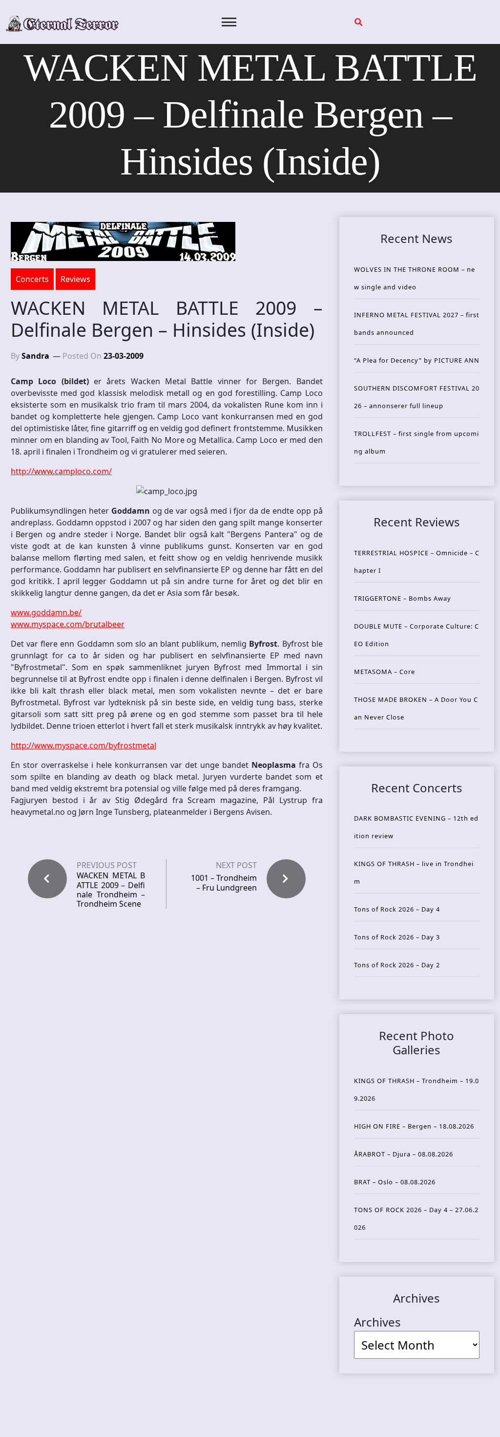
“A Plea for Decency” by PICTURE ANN (416, 360)
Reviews (75, 279)
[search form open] (358, 22)
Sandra (35, 355)
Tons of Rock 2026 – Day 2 (397, 964)
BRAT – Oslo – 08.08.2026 (395, 1181)
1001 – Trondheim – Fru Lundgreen (224, 882)
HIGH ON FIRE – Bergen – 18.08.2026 (414, 1126)
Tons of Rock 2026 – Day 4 (397, 909)
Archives (377, 1322)
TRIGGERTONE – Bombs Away (402, 598)
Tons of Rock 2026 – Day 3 (397, 937)
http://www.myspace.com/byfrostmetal (83, 745)
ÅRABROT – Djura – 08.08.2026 (403, 1154)
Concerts (32, 279)
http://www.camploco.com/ (61, 471)
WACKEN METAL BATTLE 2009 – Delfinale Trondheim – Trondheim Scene (111, 890)
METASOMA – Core (384, 671)
